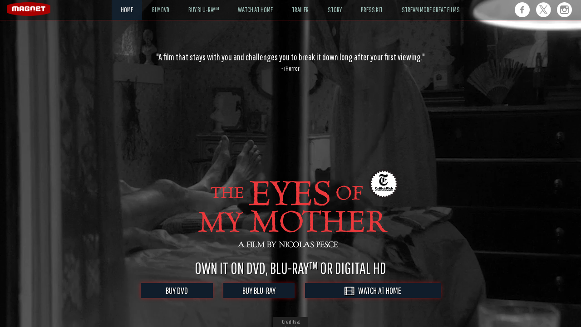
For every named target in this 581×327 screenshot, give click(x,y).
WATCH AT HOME (377, 290)
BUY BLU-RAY (259, 290)
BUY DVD (177, 290)
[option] (290, 62)
